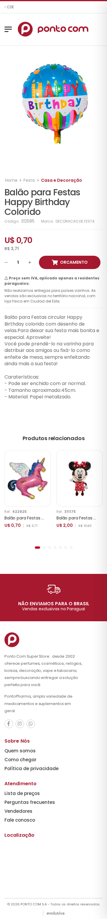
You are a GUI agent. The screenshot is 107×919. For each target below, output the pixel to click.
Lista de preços (22, 793)
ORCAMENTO (74, 262)
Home (11, 180)
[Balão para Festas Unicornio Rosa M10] (27, 478)
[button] (37, 547)
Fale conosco (19, 820)
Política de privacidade (31, 768)
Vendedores (18, 811)
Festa (29, 180)
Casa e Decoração (61, 180)
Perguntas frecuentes (29, 802)
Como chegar (20, 760)
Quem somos (20, 751)
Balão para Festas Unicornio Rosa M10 (42, 518)
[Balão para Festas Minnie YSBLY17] (79, 478)
